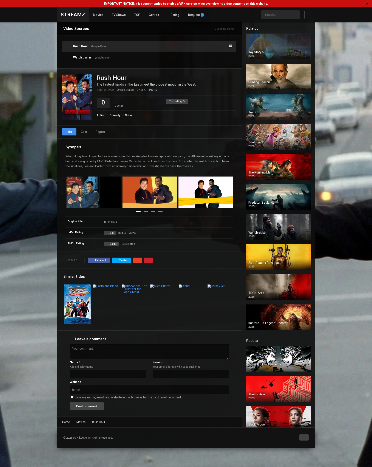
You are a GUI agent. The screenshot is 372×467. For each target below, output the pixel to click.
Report (100, 132)
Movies (98, 15)
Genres (154, 15)
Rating (175, 15)
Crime (129, 115)
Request (195, 15)
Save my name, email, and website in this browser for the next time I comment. (128, 397)
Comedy (115, 115)
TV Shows (119, 15)
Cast (84, 132)
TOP (137, 15)
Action (101, 115)
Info (69, 132)
